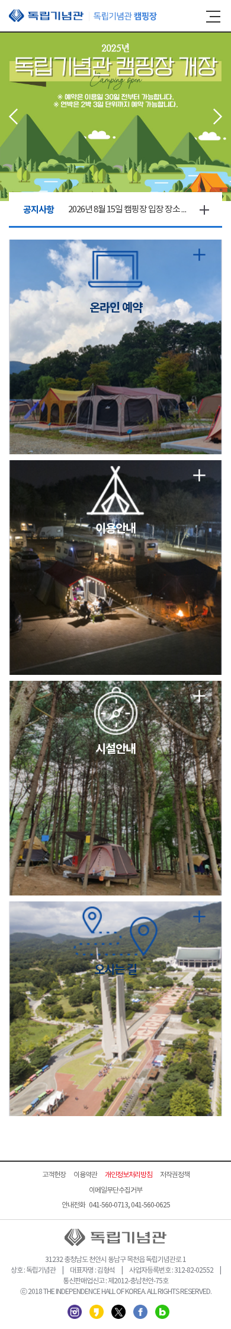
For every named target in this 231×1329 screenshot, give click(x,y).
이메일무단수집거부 (115, 1190)
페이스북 (140, 1312)
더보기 (204, 210)
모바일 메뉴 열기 (213, 17)
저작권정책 (175, 1175)
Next (217, 117)
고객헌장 (54, 1175)
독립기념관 (83, 16)
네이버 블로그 (162, 1312)
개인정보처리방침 (128, 1175)
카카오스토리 (96, 1312)
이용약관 (85, 1175)
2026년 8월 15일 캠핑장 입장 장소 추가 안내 (127, 210)
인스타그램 (75, 1312)
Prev (13, 117)
